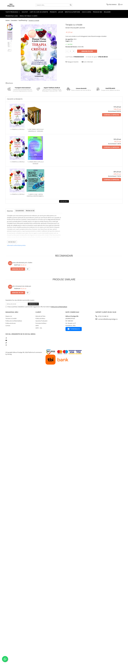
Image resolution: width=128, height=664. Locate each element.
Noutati (25, 12)
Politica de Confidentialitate (59, 307)
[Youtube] (6, 340)
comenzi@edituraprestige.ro (108, 319)
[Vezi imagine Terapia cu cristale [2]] (10, 44)
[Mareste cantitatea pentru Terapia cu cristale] (73, 51)
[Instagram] (6, 345)
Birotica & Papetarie (72, 12)
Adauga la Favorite (72, 62)
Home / (8, 20)
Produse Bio (97, 12)
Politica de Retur (40, 318)
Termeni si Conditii (11, 318)
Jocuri (60, 12)
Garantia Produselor (42, 321)
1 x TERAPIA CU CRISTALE (17, 129)
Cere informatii (88, 62)
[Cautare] (70, 5)
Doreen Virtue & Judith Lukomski (75, 28)
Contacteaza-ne (75, 329)
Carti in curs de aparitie (39, 12)
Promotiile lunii (12, 16)
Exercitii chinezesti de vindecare (20, 286)
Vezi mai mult (64, 201)
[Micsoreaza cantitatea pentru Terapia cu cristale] (67, 51)
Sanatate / (14, 20)
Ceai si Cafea (86, 12)
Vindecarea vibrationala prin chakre (20, 262)
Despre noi (9, 316)
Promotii (53, 12)
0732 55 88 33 (103, 316)
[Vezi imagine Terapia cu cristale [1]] (10, 35)
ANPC (37, 325)
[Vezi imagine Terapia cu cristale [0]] (10, 27)
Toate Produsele (12, 12)
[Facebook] (6, 338)
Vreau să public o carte (28, 16)
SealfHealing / (23, 20)
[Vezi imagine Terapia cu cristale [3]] (10, 52)
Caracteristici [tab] (20, 210)
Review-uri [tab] (30, 210)
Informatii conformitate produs (16, 245)
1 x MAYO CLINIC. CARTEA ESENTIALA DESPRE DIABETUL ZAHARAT (35, 195)
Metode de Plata (40, 316)
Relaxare (107, 12)
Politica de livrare (11, 323)
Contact (8, 325)
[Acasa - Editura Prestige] (16, 4)
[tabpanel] (38, 52)
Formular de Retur (41, 323)
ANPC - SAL (39, 328)
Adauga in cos (87, 51)
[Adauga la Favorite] (27, 269)
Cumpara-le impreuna (111, 115)
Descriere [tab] (10, 211)
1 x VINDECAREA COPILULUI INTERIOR (35, 163)
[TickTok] (6, 343)
